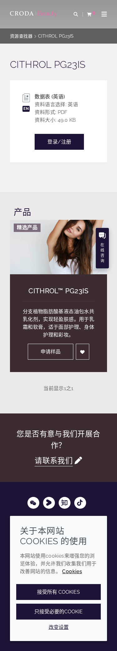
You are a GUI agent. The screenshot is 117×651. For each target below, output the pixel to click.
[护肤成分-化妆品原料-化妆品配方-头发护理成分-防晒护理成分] (34, 14)
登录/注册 (59, 142)
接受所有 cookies (58, 592)
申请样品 (51, 352)
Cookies (72, 571)
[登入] (83, 352)
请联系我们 (54, 460)
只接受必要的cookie (58, 612)
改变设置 (59, 627)
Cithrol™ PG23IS (58, 291)
